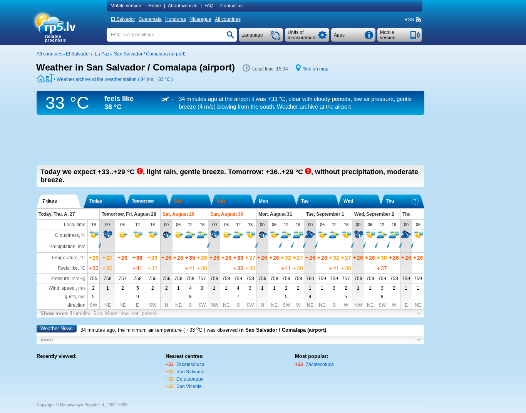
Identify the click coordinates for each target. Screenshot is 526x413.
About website (183, 5)
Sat (177, 201)
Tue (305, 201)
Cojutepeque (190, 379)
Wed (348, 201)
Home (154, 5)
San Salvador (190, 371)
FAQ (208, 5)
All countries (228, 19)
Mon (263, 201)
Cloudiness (67, 235)
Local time (74, 224)
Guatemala (150, 19)
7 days (49, 201)
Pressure (59, 278)
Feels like (68, 268)
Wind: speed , (67, 288)
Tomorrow (143, 201)
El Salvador (123, 19)
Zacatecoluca (190, 364)
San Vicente (189, 386)
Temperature (64, 257)
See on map (315, 69)
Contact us (231, 5)
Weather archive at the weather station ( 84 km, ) (115, 79)
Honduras (175, 19)
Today (95, 201)
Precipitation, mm (67, 246)
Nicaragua (200, 19)
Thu (390, 201)
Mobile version (126, 5)
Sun (220, 201)
